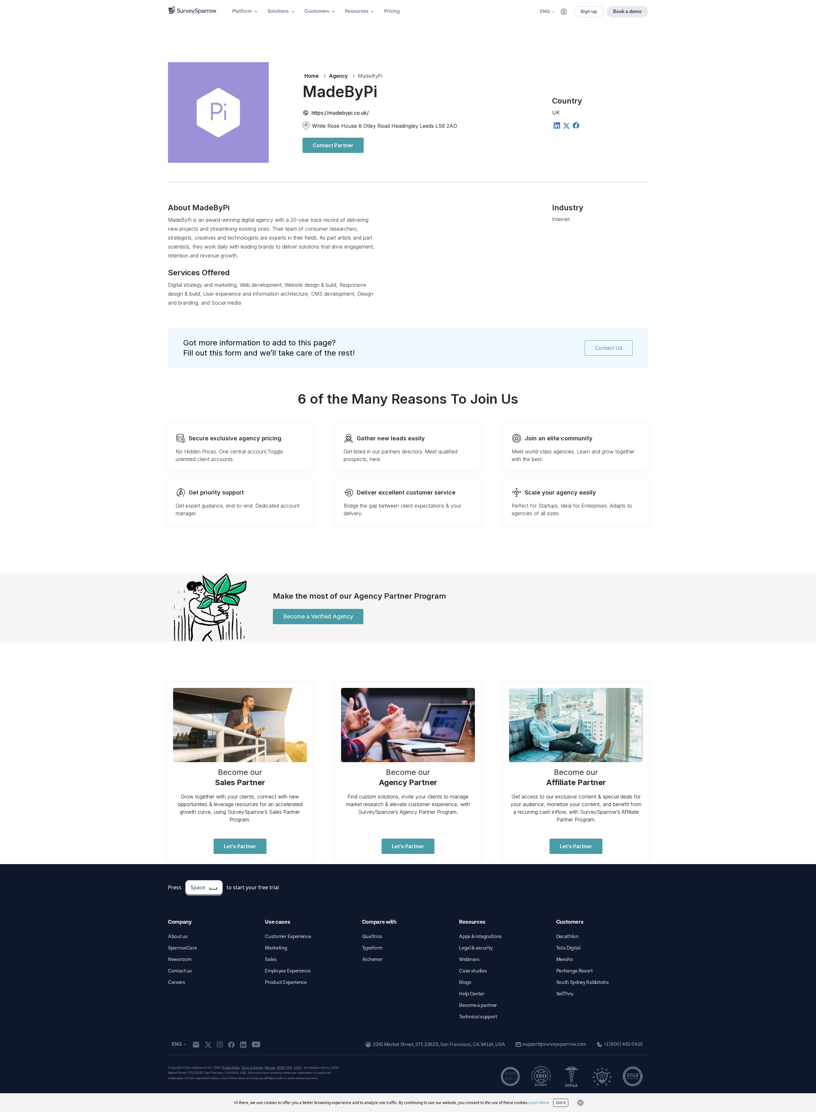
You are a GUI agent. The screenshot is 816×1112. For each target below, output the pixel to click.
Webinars (469, 960)
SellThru (564, 994)
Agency (338, 76)
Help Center (471, 994)
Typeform (372, 948)
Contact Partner (333, 145)
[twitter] (208, 1045)
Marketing (276, 948)
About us (177, 937)
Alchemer (372, 960)
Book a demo (627, 12)
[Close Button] (580, 1103)
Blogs (465, 982)
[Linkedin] (556, 125)
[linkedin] (243, 1044)
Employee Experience (287, 971)
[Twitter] (566, 126)
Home (311, 76)
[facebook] (231, 1044)
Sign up (588, 12)
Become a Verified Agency (318, 616)
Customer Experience (288, 937)
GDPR (281, 1068)
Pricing (392, 11)
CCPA (298, 1068)
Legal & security (476, 948)
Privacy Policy (231, 1068)
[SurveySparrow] (192, 10)
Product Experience (285, 982)
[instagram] (220, 1044)
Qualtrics (372, 937)
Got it (560, 1102)
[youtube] (256, 1044)
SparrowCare (182, 948)
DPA (289, 1068)
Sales (270, 960)
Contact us (180, 971)
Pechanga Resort (574, 971)
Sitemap (270, 1068)
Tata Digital (568, 948)
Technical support (478, 1017)
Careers (176, 982)
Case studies (473, 971)
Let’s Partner (240, 846)
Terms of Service (252, 1068)
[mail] (196, 1045)
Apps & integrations (480, 937)
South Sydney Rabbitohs (582, 982)
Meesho (564, 960)
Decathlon (567, 937)
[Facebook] (575, 125)
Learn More (538, 1102)
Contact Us (608, 348)
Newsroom (179, 960)
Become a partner (478, 1005)
